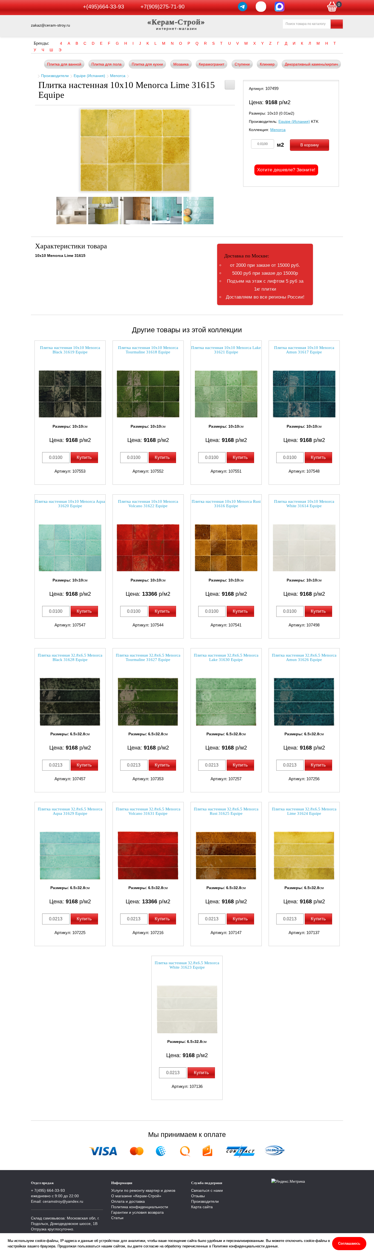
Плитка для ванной (64, 64)
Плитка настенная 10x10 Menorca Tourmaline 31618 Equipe (148, 349)
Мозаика (181, 64)
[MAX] (279, 7)
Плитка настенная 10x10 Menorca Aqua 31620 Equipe (70, 503)
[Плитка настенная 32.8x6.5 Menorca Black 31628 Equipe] (70, 702)
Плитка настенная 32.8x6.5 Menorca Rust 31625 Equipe (226, 811)
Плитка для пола (106, 64)
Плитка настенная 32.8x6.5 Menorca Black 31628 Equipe (70, 657)
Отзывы (198, 1196)
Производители (55, 75)
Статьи (117, 1218)
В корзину (309, 145)
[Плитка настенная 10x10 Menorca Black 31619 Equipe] (70, 394)
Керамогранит (211, 64)
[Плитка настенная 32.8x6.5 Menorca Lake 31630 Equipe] (226, 702)
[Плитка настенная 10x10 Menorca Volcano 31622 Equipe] (148, 548)
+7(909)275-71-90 (162, 6)
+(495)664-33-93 (103, 6)
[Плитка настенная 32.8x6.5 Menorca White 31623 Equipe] (187, 1009)
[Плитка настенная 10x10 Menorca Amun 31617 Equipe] (304, 394)
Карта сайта (202, 1207)
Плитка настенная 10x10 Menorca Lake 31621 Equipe (226, 349)
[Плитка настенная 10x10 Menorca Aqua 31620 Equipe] (70, 548)
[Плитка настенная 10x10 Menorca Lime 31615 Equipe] (135, 150)
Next (218, 209)
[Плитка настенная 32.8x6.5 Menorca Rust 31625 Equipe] (226, 855)
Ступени (242, 64)
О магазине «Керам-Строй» (136, 1196)
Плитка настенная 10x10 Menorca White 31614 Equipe (304, 503)
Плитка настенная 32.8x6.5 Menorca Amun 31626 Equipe (304, 657)
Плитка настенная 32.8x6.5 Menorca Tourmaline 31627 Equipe (148, 657)
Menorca (117, 75)
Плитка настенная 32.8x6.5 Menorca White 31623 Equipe (187, 965)
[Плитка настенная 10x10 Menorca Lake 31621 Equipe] (226, 394)
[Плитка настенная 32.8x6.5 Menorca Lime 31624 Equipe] (304, 855)
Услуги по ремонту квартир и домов (143, 1190)
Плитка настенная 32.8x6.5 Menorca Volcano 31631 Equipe (148, 811)
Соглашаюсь (349, 1243)
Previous (51, 209)
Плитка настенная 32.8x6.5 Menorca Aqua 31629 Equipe (70, 811)
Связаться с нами (207, 1190)
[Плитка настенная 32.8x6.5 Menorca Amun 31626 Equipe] (304, 702)
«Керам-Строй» (176, 22)
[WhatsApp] (261, 6)
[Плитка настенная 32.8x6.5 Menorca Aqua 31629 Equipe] (70, 855)
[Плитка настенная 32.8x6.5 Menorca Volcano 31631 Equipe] (148, 855)
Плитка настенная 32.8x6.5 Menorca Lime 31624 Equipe (304, 811)
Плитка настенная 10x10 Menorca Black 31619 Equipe (70, 349)
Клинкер (267, 64)
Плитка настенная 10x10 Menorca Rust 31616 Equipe (226, 503)
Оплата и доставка (128, 1201)
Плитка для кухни (147, 64)
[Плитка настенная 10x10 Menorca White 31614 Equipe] (304, 548)
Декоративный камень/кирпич (311, 64)
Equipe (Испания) (89, 75)
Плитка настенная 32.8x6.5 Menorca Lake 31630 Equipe (226, 657)
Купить (84, 457)
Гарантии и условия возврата (137, 1212)
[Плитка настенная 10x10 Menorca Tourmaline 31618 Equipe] (148, 394)
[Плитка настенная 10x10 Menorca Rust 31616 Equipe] (226, 548)
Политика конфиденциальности (139, 1207)
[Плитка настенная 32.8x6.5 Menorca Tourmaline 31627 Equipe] (148, 702)
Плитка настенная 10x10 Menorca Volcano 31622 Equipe (148, 503)
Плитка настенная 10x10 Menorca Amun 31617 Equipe (304, 349)
